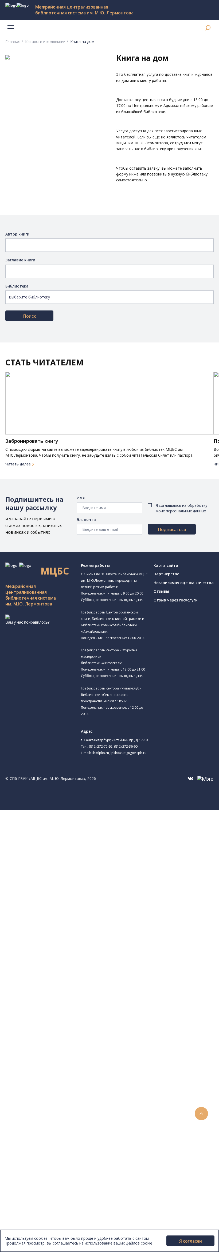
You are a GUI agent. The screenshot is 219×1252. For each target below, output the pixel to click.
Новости (25, 1113)
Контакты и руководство (40, 1196)
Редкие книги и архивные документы (59, 1011)
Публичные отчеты (34, 1226)
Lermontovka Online (34, 1143)
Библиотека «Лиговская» (53, 850)
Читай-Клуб (41, 910)
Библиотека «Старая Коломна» (59, 868)
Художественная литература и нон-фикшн (64, 993)
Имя (81, 497)
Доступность (29, 1203)
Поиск (29, 316)
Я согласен (190, 1241)
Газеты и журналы (42, 1005)
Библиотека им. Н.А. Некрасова (59, 874)
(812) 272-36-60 (126, 746)
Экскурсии (26, 1173)
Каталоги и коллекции (44, 41)
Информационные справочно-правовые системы (70, 1017)
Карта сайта (166, 565)
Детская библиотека (50, 898)
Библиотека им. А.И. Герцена (57, 880)
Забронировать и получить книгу (56, 1083)
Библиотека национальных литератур (65, 934)
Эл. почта (86, 519)
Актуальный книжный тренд (51, 1101)
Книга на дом (38, 1089)
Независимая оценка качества (184, 582)
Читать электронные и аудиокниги (57, 1095)
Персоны (25, 1137)
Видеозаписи (29, 1149)
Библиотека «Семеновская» (56, 886)
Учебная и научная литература (54, 999)
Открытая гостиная (49, 922)
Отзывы (161, 591)
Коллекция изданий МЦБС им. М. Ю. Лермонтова (78, 1035)
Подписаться (172, 529)
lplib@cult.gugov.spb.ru (128, 753)
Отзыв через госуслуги (176, 600)
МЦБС (22, 1191)
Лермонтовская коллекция (58, 1029)
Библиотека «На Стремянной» (58, 844)
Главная (12, 41)
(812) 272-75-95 (100, 746)
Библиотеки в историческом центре (67, 1167)
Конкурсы (25, 1119)
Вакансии (25, 1208)
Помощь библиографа (46, 1077)
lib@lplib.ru (100, 753)
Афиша (23, 1131)
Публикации (28, 1179)
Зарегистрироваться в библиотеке (57, 1071)
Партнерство (166, 573)
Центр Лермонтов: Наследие (57, 916)
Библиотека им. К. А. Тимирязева (68, 831)
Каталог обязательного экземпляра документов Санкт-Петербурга (87, 981)
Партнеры (26, 1214)
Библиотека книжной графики (58, 940)
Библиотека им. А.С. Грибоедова (60, 856)
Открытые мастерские (51, 928)
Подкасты (26, 1155)
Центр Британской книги (53, 946)
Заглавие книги (20, 259)
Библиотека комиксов (51, 952)
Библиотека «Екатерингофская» (67, 837)
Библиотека (17, 286)
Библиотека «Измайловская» (57, 862)
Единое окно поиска (44, 969)
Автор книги (17, 234)
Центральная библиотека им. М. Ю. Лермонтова (81, 824)
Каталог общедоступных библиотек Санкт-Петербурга (76, 976)
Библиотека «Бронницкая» (55, 892)
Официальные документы (40, 1220)
